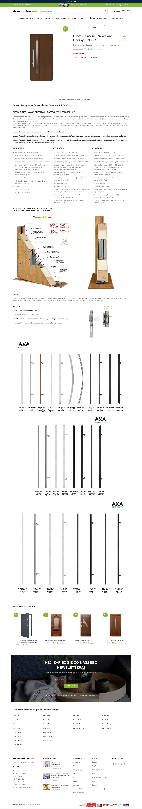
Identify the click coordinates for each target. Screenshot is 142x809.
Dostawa (75, 773)
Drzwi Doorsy (99, 25)
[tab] (54, 99)
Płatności (75, 766)
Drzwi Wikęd (46, 720)
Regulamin (95, 766)
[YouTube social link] (121, 764)
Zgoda (135, 805)
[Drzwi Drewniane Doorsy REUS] (115, 625)
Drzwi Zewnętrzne (88, 25)
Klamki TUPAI (77, 720)
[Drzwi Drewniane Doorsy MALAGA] (86, 625)
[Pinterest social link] (124, 764)
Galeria (94, 781)
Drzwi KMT (46, 724)
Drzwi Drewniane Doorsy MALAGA (86, 640)
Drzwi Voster (16, 728)
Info (127, 805)
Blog (93, 773)
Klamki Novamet (107, 720)
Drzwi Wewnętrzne (108, 724)
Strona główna (77, 25)
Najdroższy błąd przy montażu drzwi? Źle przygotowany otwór (57, 764)
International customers (99, 777)
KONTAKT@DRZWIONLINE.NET (22, 5)
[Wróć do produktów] (76, 31)
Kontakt (94, 762)
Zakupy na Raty (77, 770)
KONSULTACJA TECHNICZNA (79, 4)
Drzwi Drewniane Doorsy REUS (115, 640)
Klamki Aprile (76, 724)
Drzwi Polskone (17, 732)
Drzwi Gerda (46, 728)
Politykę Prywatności (61, 695)
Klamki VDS (76, 716)
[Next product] (79, 31)
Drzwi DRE (16, 716)
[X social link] (116, 764)
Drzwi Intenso (17, 736)
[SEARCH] (105, 11)
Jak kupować (76, 762)
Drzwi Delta (46, 716)
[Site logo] (25, 11)
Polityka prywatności (98, 770)
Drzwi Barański (17, 744)
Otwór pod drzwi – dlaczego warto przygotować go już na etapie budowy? (60, 775)
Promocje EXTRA (78, 789)
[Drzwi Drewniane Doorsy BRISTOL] (56, 625)
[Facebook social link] (113, 764)
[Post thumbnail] (46, 765)
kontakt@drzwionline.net (26, 787)
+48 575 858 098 (23, 784)
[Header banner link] (71, 1)
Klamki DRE (105, 716)
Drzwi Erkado (17, 724)
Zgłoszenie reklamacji (98, 789)
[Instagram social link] (118, 764)
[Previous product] (74, 31)
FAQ (74, 777)
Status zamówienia (78, 793)
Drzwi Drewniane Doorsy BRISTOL (56, 640)
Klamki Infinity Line (78, 728)
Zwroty (75, 781)
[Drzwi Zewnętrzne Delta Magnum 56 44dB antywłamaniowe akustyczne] (26, 625)
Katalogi (94, 785)
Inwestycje (76, 785)
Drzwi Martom (47, 740)
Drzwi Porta (16, 720)
